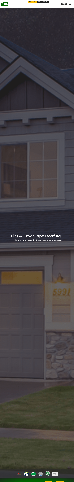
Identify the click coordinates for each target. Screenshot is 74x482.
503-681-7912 (66, 4)
